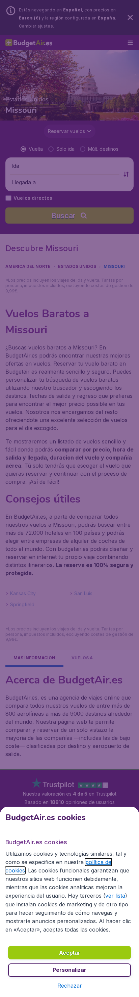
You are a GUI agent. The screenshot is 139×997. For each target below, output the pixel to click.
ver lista (115, 895)
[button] (69, 985)
